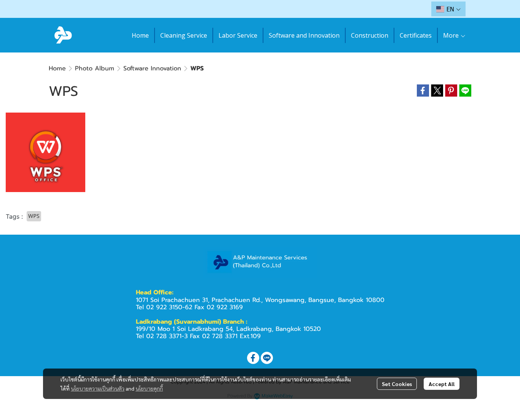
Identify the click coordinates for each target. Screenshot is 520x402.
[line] (267, 358)
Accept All (442, 383)
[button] (448, 9)
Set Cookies (397, 383)
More (451, 35)
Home (57, 68)
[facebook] (253, 358)
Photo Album (94, 68)
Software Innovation (152, 68)
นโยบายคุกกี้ (149, 388)
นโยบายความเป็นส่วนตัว (97, 388)
